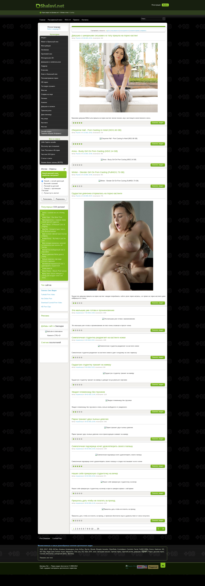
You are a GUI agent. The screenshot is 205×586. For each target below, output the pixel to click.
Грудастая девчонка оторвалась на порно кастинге (97, 193)
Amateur (62, 549)
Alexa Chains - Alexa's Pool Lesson (54, 271)
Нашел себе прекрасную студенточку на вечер (95, 473)
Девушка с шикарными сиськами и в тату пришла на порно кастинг (105, 35)
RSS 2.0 (68, 20)
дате (108, 30)
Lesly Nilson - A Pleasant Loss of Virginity (53, 225)
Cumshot (130, 549)
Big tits (87, 549)
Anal (76, 549)
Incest (63, 552)
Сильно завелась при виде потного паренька (51, 260)
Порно (150, 552)
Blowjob (99, 549)
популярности (115, 30)
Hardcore (158, 549)
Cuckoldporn (121, 549)
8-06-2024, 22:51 (87, 38)
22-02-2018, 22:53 (90, 476)
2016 (41, 549)
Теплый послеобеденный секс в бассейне (53, 251)
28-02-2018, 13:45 (90, 394)
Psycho (78, 38)
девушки (137, 552)
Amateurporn (69, 549)
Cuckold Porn (57, 538)
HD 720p (43, 552)
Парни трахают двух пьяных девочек (90, 419)
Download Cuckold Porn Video (51, 303)
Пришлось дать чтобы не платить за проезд (93, 500)
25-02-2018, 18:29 (90, 421)
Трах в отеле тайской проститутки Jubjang (54, 235)
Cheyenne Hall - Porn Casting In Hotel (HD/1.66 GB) (96, 130)
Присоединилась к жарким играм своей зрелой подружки (54, 221)
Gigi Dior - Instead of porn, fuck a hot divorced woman (53, 230)
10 (92, 529)
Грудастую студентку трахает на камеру (91, 365)
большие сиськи (103, 552)
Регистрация (156, 5)
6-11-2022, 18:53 (87, 132)
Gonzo (151, 549)
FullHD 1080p (143, 549)
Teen (86, 552)
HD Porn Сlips (46, 307)
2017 (46, 549)
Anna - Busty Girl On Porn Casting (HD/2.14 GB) (95, 151)
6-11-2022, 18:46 (87, 153)
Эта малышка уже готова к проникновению (93, 310)
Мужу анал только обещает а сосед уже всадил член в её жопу (52, 276)
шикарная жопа (60, 554)
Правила (76, 20)
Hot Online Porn (46, 298)
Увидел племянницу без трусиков (88, 392)
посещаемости (124, 30)
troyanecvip (79, 313)
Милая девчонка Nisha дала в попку (53, 255)
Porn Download (45, 538)
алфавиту (143, 30)
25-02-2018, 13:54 (90, 448)
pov (79, 552)
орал (144, 551)
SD (83, 552)
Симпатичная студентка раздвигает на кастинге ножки (99, 337)
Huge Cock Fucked (53, 552)
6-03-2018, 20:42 (90, 340)
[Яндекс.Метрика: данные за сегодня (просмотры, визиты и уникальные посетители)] (131, 567)
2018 (50, 549)
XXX (90, 552)
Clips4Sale (112, 549)
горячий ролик (127, 552)
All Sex (55, 549)
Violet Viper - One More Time (52, 217)
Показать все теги (46, 558)
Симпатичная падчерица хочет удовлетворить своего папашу (102, 446)
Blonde (93, 549)
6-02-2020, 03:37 (87, 196)
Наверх (163, 565)
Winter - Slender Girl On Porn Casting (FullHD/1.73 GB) (98, 172)
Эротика (71, 554)
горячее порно (116, 552)
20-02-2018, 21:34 (90, 503)
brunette (105, 549)
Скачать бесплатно (47, 554)
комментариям (134, 30)
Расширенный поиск (55, 20)
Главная (42, 20)
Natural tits (69, 552)
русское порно (159, 552)
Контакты (85, 20)
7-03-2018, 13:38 (90, 313)
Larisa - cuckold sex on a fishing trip (53, 214)
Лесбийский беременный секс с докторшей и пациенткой (53, 265)
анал (94, 552)
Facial (136, 549)
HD (163, 549)
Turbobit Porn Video (48, 294)
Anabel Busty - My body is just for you (54, 239)
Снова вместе (47, 268)
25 (98, 529)
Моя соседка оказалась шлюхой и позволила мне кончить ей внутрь (53, 245)
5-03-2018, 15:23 (90, 367)
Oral (75, 552)
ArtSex (81, 549)
